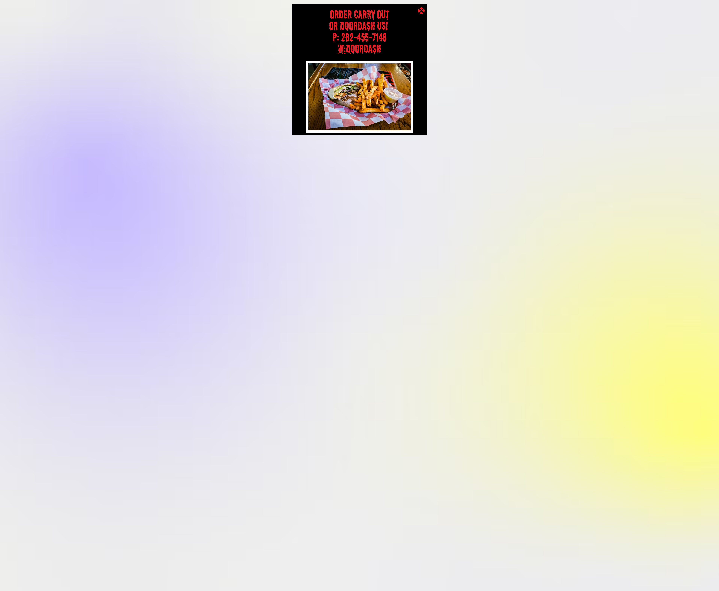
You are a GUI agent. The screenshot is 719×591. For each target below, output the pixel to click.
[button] (421, 10)
